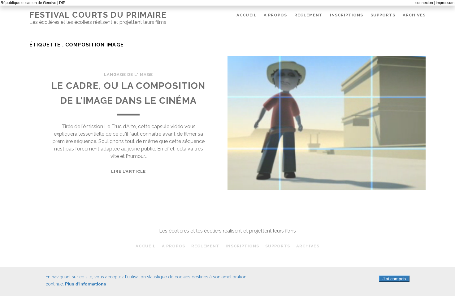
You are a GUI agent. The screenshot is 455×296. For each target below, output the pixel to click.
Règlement (308, 15)
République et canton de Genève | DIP (33, 3)
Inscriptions (346, 15)
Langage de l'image (128, 74)
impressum (445, 3)
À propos (275, 15)
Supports (382, 15)
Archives (414, 15)
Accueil (246, 15)
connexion (424, 3)
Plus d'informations (85, 283)
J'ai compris (394, 278)
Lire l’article (128, 171)
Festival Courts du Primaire (98, 15)
